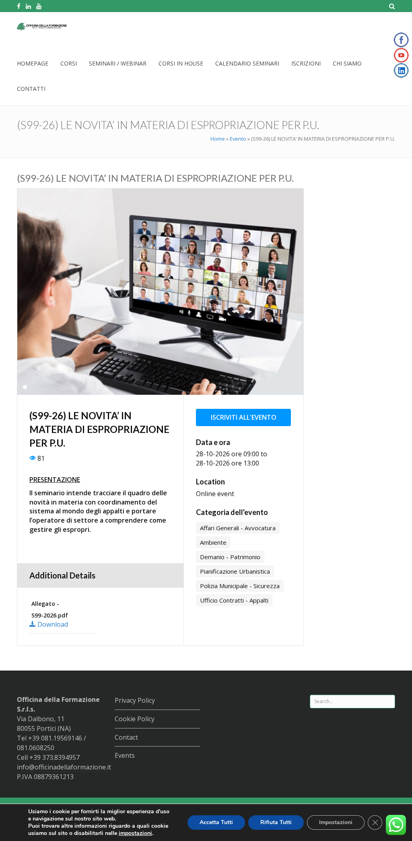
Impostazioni (335, 822)
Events (125, 755)
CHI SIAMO (347, 63)
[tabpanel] (160, 292)
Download (52, 624)
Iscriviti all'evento (243, 417)
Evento (238, 138)
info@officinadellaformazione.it (64, 767)
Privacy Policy (135, 700)
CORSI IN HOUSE (181, 63)
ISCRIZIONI (306, 63)
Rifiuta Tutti (276, 822)
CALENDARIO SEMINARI (247, 63)
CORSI (68, 63)
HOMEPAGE (32, 63)
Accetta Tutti (216, 822)
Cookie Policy (134, 718)
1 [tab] (25, 387)
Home (217, 138)
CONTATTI (31, 88)
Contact (126, 737)
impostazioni (135, 833)
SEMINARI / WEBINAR (117, 63)
